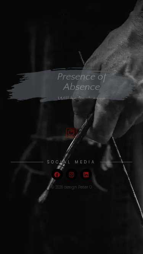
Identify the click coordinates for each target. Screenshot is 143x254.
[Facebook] (57, 174)
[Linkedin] (86, 174)
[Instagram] (71, 174)
